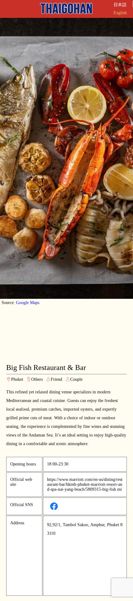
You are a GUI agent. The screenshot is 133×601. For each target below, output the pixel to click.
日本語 (120, 4)
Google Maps (27, 302)
